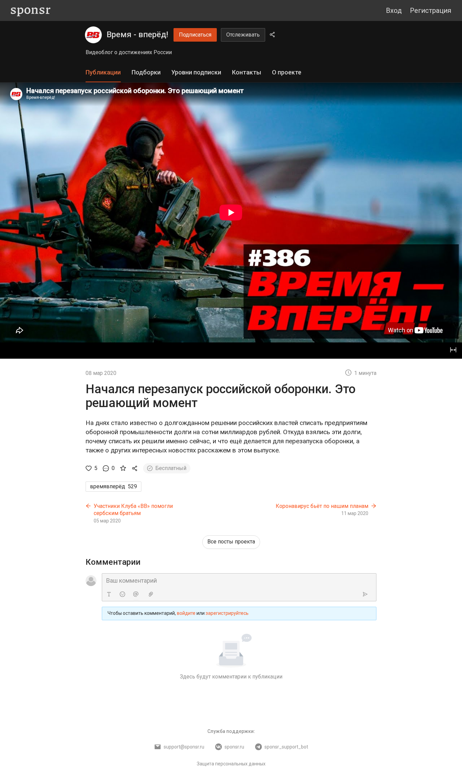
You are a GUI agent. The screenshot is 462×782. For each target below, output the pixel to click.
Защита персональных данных (231, 763)
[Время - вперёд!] (93, 34)
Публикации (103, 72)
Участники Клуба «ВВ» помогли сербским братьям (133, 510)
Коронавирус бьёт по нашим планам (322, 506)
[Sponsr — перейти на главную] (30, 10)
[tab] (103, 72)
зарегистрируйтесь (227, 613)
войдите (186, 613)
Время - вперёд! (137, 34)
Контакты (246, 72)
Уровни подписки (196, 72)
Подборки (146, 72)
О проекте (286, 72)
